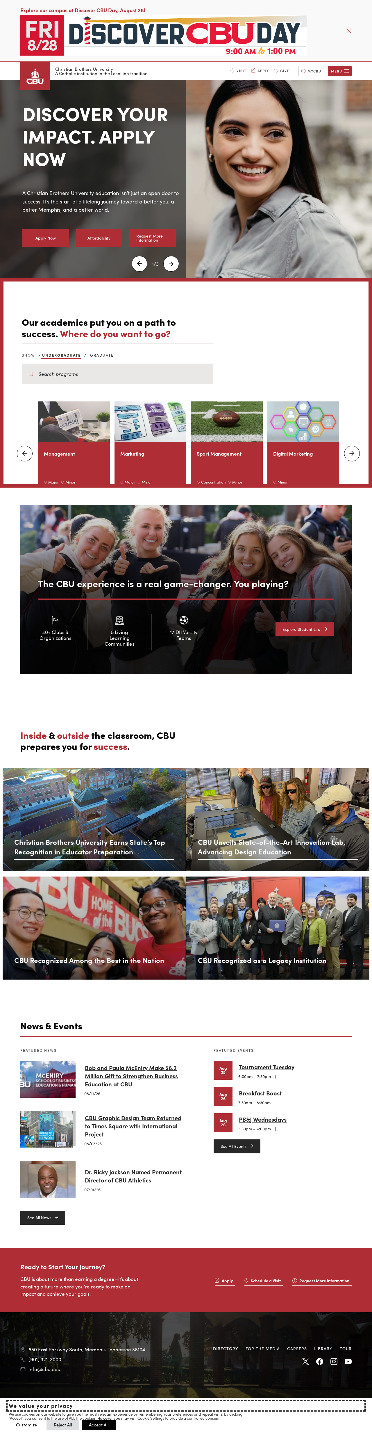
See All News (39, 1217)
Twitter (305, 1362)
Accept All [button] (99, 1424)
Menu (336, 70)
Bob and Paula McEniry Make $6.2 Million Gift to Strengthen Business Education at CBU (131, 1075)
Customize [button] (26, 1424)
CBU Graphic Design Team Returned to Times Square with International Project (133, 1125)
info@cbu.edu (44, 1369)
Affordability (98, 238)
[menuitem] (238, 71)
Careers (297, 1348)
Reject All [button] (63, 1424)
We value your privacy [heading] (41, 1405)
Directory (225, 1348)
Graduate (102, 355)
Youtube (348, 1362)
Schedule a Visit (266, 1280)
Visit (241, 70)
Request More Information (149, 238)
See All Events (233, 1146)
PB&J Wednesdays (263, 1119)
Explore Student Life (301, 629)
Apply (263, 70)
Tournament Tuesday (266, 1067)
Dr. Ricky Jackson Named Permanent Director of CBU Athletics (133, 1176)
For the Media (263, 1348)
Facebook (319, 1362)
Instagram (333, 1362)
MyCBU (314, 70)
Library (323, 1348)
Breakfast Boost (260, 1093)
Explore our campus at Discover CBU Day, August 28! (82, 10)
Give (284, 70)
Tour (346, 1348)
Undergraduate (61, 355)
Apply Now (45, 238)
